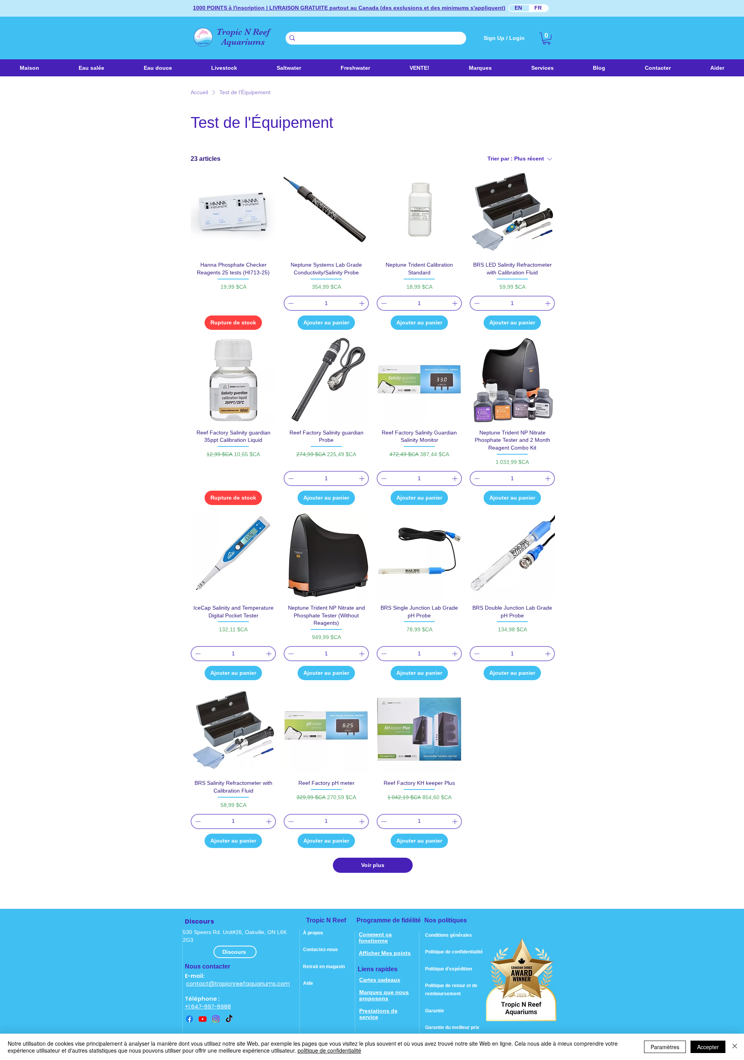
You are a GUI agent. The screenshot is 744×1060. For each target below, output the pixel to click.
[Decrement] (290, 303)
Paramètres (665, 1047)
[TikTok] (229, 1019)
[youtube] (202, 1019)
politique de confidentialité (329, 1050)
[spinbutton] (326, 303)
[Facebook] (189, 1019)
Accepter (708, 1047)
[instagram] (215, 1019)
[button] (289, 68)
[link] (546, 39)
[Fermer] (734, 1047)
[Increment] (362, 303)
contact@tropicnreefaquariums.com (238, 984)
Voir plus (372, 865)
